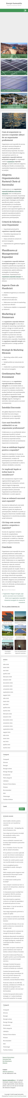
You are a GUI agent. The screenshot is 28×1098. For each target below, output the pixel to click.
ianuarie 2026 (7, 680)
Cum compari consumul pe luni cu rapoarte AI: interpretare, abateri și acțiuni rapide (13, 887)
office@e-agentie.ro (8, 1071)
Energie (5, 765)
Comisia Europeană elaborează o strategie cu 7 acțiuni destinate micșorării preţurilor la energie (13, 996)
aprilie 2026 (6, 673)
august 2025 (6, 695)
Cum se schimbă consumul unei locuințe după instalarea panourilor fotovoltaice (13, 842)
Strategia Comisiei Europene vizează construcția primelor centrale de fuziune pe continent (13, 966)
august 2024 (6, 732)
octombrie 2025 (8, 689)
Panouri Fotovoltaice (9, 589)
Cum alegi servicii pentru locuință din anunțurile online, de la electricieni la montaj (13, 835)
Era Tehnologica (7, 1061)
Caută (5, 806)
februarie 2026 (7, 676)
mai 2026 (5, 670)
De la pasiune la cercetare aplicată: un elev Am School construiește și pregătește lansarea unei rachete (13, 855)
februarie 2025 (7, 714)
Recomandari (7, 790)
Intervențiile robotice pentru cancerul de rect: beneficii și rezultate (11, 823)
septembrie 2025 (8, 692)
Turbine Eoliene (8, 799)
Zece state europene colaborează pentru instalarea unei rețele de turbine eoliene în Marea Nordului (13, 950)
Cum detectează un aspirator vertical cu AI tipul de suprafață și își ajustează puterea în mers (13, 901)
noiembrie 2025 (7, 686)
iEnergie (5, 1063)
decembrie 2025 (8, 683)
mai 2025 (5, 704)
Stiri (4, 793)
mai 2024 (5, 741)
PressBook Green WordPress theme (17, 1096)
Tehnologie (6, 796)
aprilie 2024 (6, 744)
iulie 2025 (6, 698)
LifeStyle (6, 781)
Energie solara (7, 768)
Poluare (5, 787)
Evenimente (6, 775)
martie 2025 (6, 710)
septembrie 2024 (8, 729)
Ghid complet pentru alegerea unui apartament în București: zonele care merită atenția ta (13, 874)
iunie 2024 (6, 738)
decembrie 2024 (8, 720)
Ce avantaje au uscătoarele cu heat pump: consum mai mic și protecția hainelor (13, 919)
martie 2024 (6, 747)
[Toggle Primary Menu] (25, 10)
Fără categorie (7, 778)
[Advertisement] (14, 27)
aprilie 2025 (6, 707)
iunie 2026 (6, 667)
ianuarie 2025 (7, 717)
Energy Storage (8, 771)
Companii (6, 759)
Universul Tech (7, 1059)
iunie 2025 (6, 701)
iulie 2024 (6, 735)
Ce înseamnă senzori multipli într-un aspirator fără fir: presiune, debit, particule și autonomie (13, 894)
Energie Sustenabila (14, 3)
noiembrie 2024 (7, 723)
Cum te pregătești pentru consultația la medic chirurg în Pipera (12, 867)
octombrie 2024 (8, 726)
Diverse (5, 762)
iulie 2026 (6, 664)
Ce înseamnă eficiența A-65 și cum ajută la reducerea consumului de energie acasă (13, 926)
